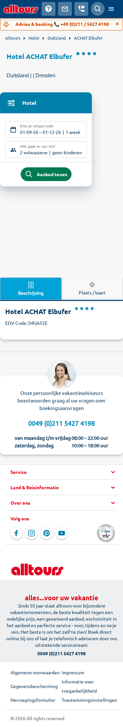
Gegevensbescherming (34, 686)
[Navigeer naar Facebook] (16, 533)
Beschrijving (31, 293)
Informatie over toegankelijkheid (79, 686)
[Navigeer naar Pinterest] (46, 533)
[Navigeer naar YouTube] (62, 533)
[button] (61, 472)
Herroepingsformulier (32, 700)
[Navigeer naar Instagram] (31, 533)
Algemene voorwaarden (35, 672)
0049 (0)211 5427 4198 (61, 423)
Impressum (73, 672)
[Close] (117, 24)
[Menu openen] (111, 9)
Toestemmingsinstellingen (87, 700)
